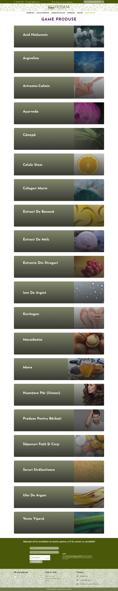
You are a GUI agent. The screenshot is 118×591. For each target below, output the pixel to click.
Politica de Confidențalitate (53, 578)
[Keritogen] (59, 318)
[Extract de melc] (59, 241)
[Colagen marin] (59, 190)
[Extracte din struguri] (59, 267)
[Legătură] (59, 7)
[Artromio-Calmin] (59, 88)
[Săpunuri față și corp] (59, 446)
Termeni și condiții (50, 576)
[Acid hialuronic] (59, 36)
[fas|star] (16, 577)
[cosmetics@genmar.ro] (78, 580)
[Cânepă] (59, 139)
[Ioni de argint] (59, 292)
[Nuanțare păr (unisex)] (59, 395)
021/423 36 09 (20, 2)
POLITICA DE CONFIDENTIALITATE (74, 556)
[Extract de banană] (59, 216)
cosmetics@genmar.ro (33, 2)
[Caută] (101, 1)
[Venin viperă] (59, 523)
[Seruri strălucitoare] (59, 471)
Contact (47, 580)
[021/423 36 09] (78, 576)
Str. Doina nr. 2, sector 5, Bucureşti (63, 2)
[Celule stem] (59, 164)
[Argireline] (59, 62)
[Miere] (59, 369)
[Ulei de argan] (59, 497)
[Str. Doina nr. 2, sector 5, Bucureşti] (78, 584)
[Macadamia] (59, 344)
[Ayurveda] (59, 113)
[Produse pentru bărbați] (59, 420)
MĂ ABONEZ (36, 561)
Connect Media (67, 589)
